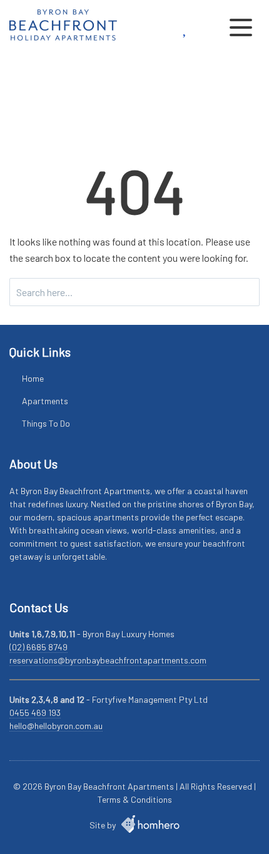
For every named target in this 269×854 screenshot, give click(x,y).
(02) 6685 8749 (38, 647)
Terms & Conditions (135, 799)
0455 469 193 (35, 712)
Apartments (45, 400)
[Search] (246, 292)
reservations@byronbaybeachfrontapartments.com (107, 660)
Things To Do (46, 423)
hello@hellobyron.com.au (56, 725)
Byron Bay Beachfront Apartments (109, 786)
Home (33, 378)
